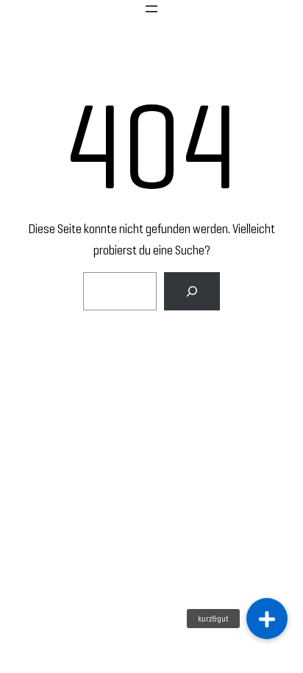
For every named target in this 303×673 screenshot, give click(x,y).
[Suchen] (192, 291)
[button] (267, 618)
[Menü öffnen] (151, 9)
